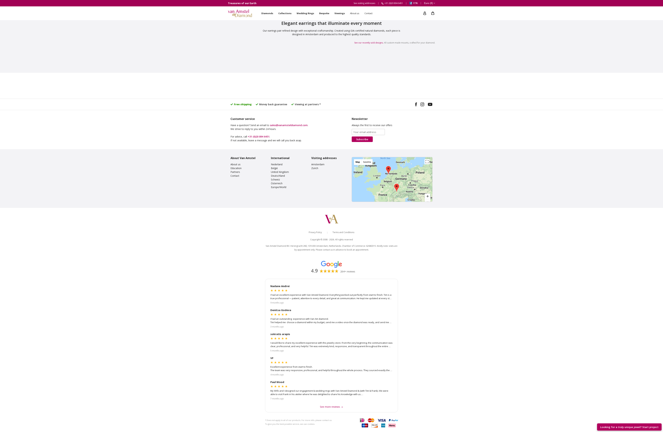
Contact (234, 175)
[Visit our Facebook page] (416, 104)
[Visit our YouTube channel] (430, 105)
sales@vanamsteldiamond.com (289, 125)
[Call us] (656, 417)
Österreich (276, 183)
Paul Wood (277, 382)
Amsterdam (317, 164)
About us (235, 164)
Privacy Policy (315, 232)
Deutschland (278, 175)
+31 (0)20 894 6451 (259, 136)
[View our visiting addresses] (392, 179)
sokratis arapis (280, 334)
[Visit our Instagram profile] (422, 104)
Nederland (276, 164)
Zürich (314, 168)
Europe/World (278, 187)
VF (271, 358)
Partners (235, 172)
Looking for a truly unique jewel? (629, 427)
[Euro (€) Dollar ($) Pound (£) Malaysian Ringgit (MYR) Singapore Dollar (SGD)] (429, 3)
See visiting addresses (364, 3)
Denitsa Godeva (280, 310)
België (274, 168)
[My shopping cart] (433, 13)
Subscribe (362, 139)
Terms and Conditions (343, 232)
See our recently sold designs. (368, 42)
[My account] (425, 13)
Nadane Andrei (280, 286)
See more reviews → (331, 406)
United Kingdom (280, 172)
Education (236, 168)
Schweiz (275, 179)
